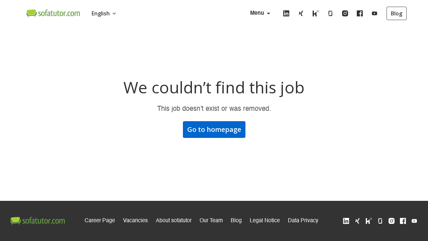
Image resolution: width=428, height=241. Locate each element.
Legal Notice (265, 221)
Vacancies (135, 221)
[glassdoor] (330, 13)
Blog (396, 13)
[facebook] (359, 13)
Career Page (100, 221)
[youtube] (374, 13)
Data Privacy (303, 221)
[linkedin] (286, 13)
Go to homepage (214, 129)
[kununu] (315, 13)
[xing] (301, 13)
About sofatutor (174, 221)
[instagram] (345, 13)
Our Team (211, 221)
